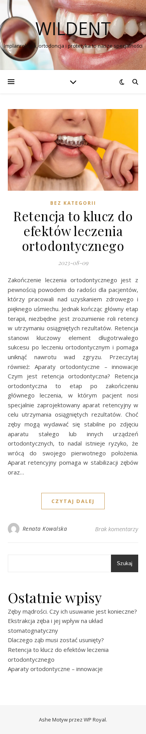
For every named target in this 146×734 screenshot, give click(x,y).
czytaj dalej (73, 501)
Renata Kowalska (45, 528)
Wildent (73, 28)
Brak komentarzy (116, 529)
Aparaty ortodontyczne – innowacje (55, 669)
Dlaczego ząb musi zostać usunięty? (56, 640)
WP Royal (95, 719)
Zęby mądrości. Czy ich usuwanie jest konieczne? (72, 611)
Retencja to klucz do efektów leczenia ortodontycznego (73, 230)
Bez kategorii (73, 203)
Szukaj (124, 563)
